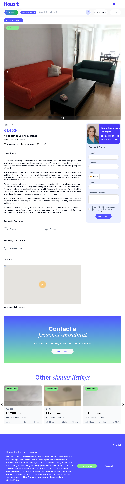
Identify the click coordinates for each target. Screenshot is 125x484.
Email (92, 183)
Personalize (87, 466)
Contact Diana (103, 216)
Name (92, 153)
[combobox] (61, 12)
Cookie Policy (12, 480)
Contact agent (62, 351)
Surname (93, 163)
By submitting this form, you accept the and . (104, 209)
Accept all (109, 466)
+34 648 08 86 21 (111, 136)
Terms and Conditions (102, 209)
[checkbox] (89, 209)
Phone (93, 173)
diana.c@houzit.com (112, 139)
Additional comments (97, 193)
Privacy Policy (97, 211)
